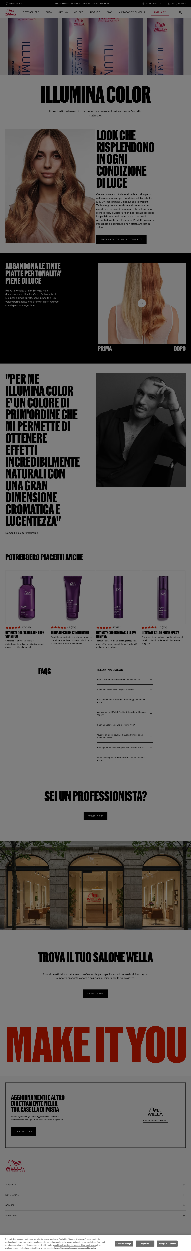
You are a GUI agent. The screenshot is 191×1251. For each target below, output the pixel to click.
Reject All (145, 1244)
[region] (95, 1243)
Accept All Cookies (167, 1244)
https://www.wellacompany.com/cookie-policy (75, 1248)
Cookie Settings (124, 1244)
